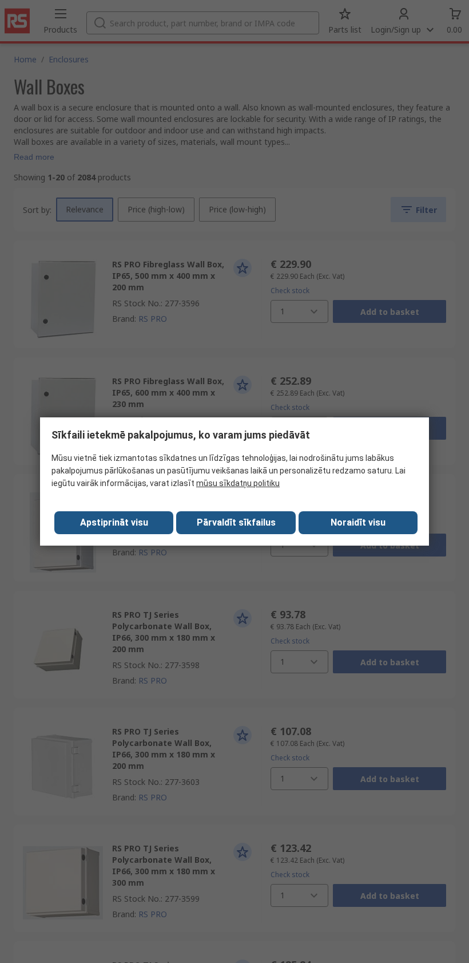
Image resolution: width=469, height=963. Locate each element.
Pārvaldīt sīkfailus (236, 522)
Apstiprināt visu (114, 522)
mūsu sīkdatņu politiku (238, 483)
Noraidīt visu (358, 522)
